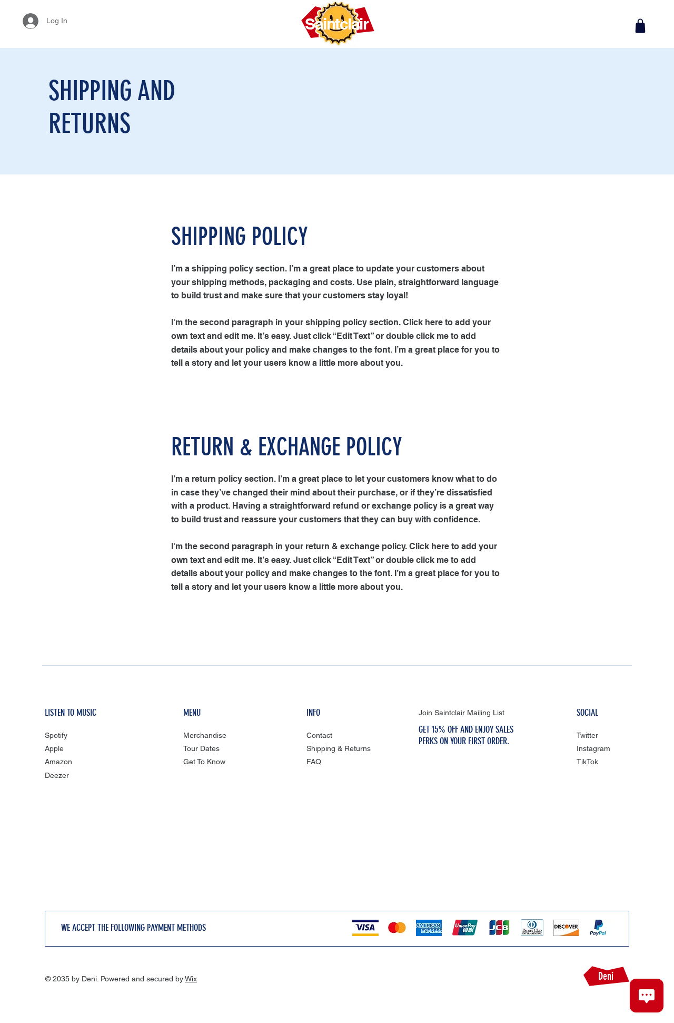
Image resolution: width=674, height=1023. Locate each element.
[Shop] (640, 26)
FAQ (313, 761)
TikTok (587, 761)
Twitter (587, 735)
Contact (319, 735)
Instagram (593, 748)
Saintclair (336, 23)
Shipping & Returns (338, 748)
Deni (605, 976)
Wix (191, 979)
